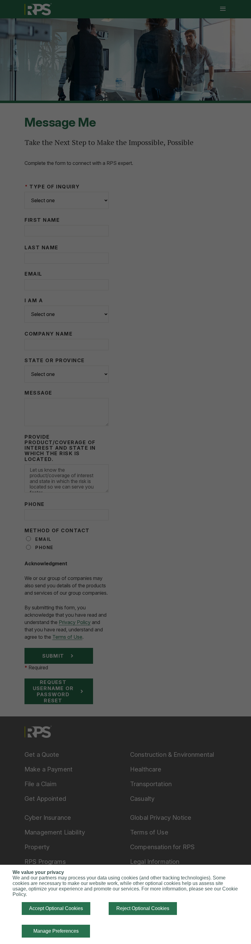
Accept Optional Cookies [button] (56, 908)
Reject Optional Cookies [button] (142, 908)
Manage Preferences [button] (56, 931)
